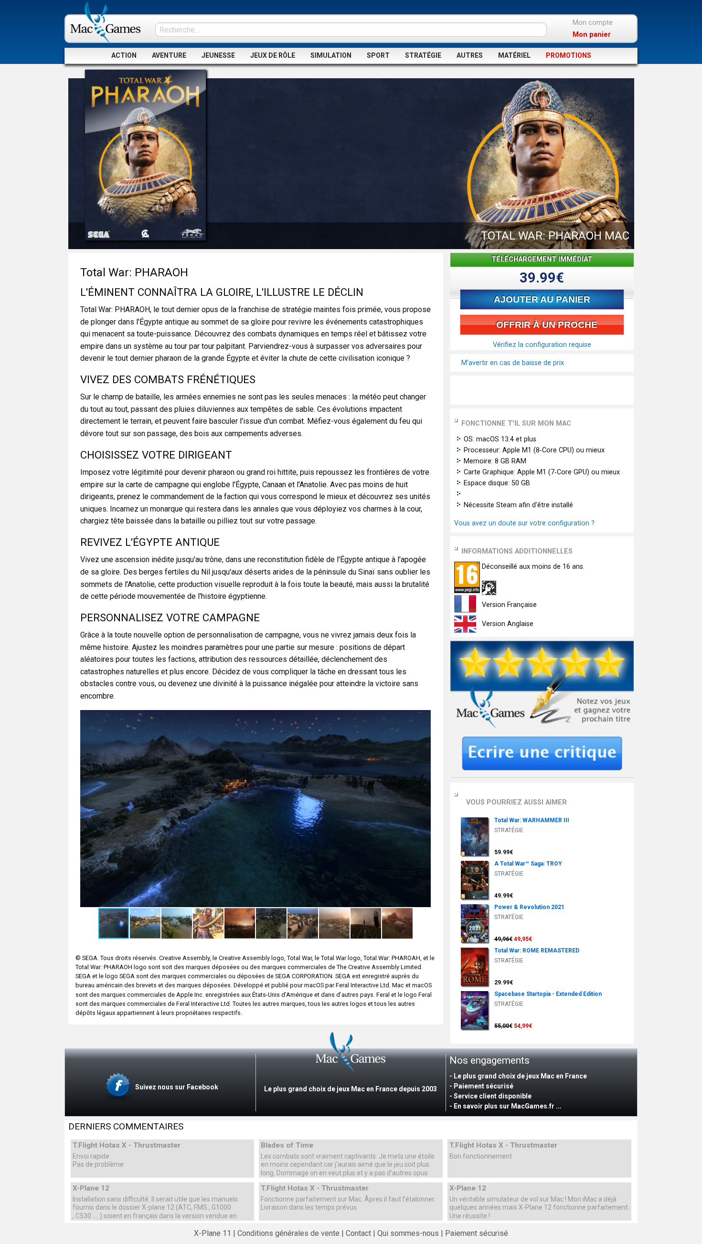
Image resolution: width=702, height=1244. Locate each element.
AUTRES (470, 55)
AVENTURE (169, 55)
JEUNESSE (218, 55)
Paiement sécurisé (476, 1233)
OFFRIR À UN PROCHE (545, 325)
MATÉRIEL (514, 55)
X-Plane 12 (91, 1188)
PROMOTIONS (568, 55)
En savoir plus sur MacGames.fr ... (508, 1106)
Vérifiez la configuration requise (542, 345)
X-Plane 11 (212, 1233)
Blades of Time (287, 1145)
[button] (422, 718)
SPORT (378, 55)
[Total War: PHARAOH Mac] (145, 155)
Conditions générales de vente (288, 1233)
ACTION (124, 55)
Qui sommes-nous (408, 1233)
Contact (358, 1233)
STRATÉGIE (423, 55)
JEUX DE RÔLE (272, 55)
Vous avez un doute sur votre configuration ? (524, 523)
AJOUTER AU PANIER (542, 299)
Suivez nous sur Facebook (176, 1087)
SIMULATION (330, 55)
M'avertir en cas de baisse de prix (511, 363)
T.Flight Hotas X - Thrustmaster (127, 1145)
